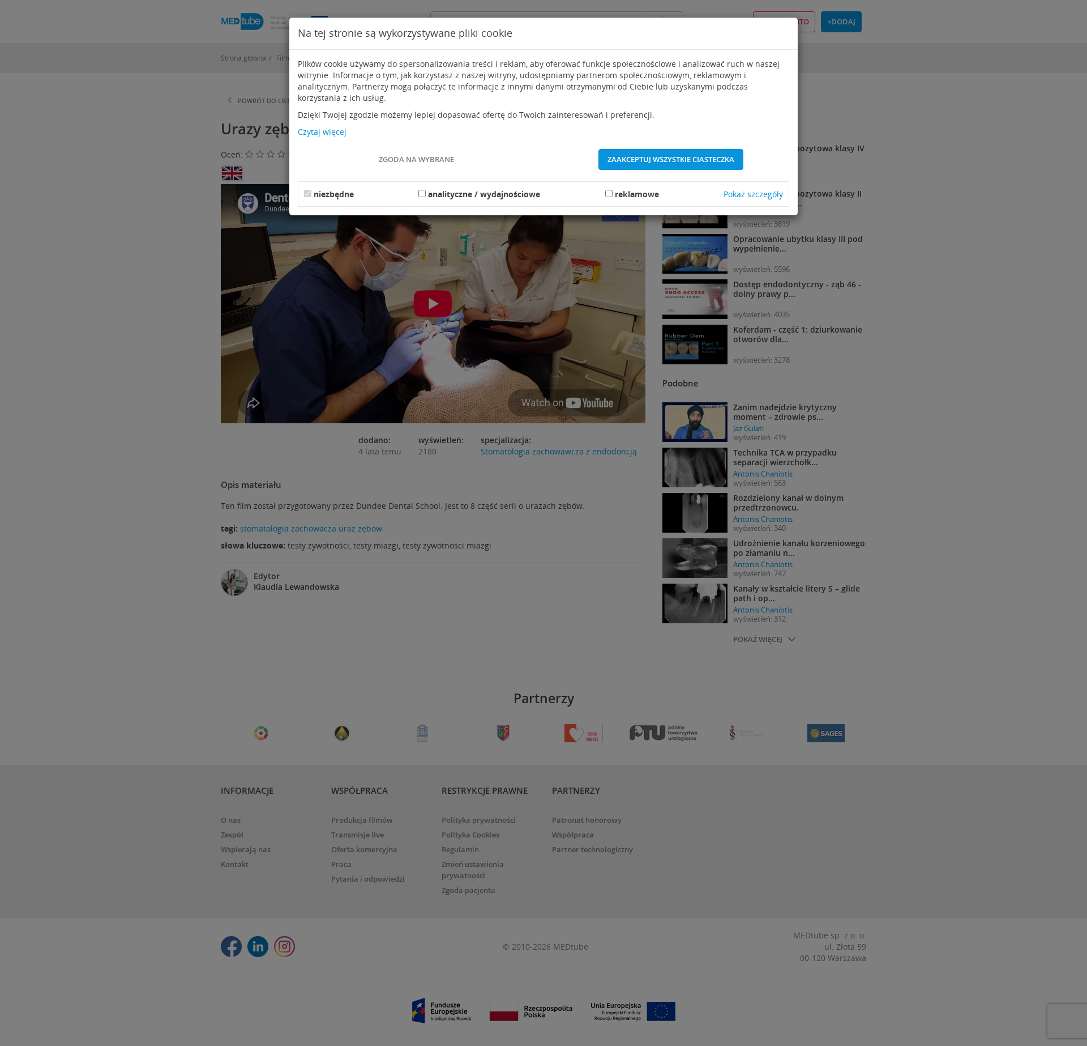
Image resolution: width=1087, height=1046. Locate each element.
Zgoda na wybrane (416, 159)
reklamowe (637, 194)
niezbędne (334, 194)
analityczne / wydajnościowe (484, 194)
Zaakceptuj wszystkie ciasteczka (670, 159)
